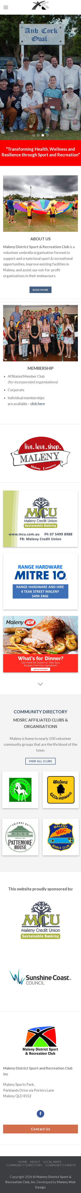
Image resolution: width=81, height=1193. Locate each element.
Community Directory (24, 1165)
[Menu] (6, 7)
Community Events (60, 1165)
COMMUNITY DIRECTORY (40, 711)
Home (22, 1162)
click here (37, 403)
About (35, 1162)
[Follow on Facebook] (40, 1114)
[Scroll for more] (40, 684)
